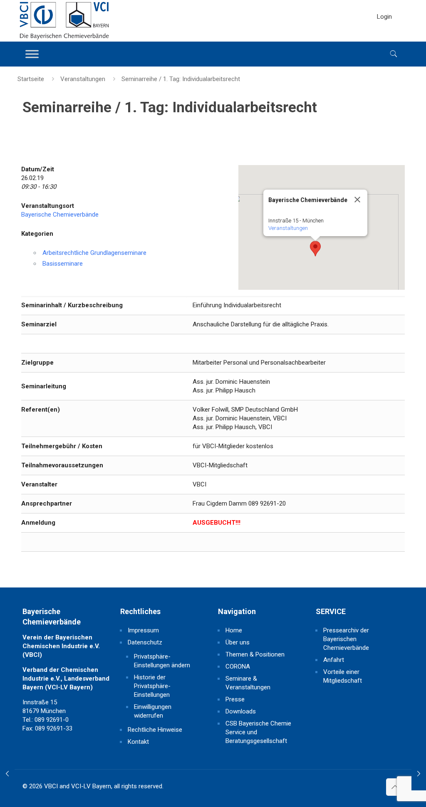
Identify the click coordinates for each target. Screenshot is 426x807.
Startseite (30, 79)
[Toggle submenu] (384, 37)
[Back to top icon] (395, 787)
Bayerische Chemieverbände (60, 214)
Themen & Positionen (255, 654)
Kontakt (138, 741)
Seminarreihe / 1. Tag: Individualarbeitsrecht (180, 79)
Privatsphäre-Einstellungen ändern (162, 661)
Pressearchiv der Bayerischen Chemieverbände (346, 639)
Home (233, 630)
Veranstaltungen (82, 79)
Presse (235, 699)
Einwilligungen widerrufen (152, 711)
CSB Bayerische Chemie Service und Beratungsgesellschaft (258, 732)
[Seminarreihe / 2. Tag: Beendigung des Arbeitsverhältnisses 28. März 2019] (418, 773)
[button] (315, 249)
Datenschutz (145, 642)
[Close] (357, 200)
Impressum (143, 630)
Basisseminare (62, 263)
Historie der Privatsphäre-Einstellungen (152, 686)
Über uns (237, 642)
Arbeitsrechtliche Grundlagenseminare (94, 253)
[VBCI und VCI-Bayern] (64, 21)
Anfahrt (333, 660)
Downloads (240, 711)
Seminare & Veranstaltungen (247, 683)
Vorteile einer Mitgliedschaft (342, 676)
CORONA (237, 666)
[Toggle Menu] (32, 54)
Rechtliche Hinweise (155, 729)
